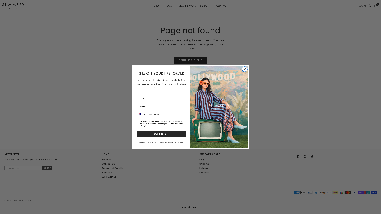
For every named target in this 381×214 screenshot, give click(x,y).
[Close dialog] (244, 69)
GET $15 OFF (161, 134)
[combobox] (141, 114)
